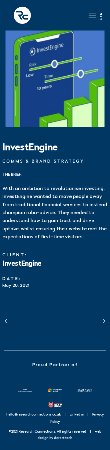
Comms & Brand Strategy (43, 161)
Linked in (77, 414)
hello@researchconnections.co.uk (33, 414)
